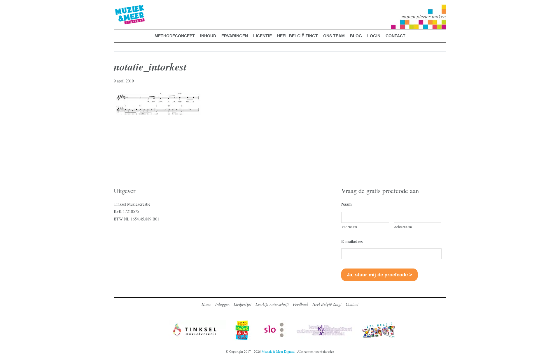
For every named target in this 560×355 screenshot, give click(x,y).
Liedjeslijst (242, 304)
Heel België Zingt (327, 304)
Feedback (300, 304)
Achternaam (403, 227)
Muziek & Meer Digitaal (120, 8)
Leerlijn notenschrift (272, 304)
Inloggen (222, 304)
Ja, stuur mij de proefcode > (379, 275)
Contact (352, 304)
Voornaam (349, 227)
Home (206, 304)
